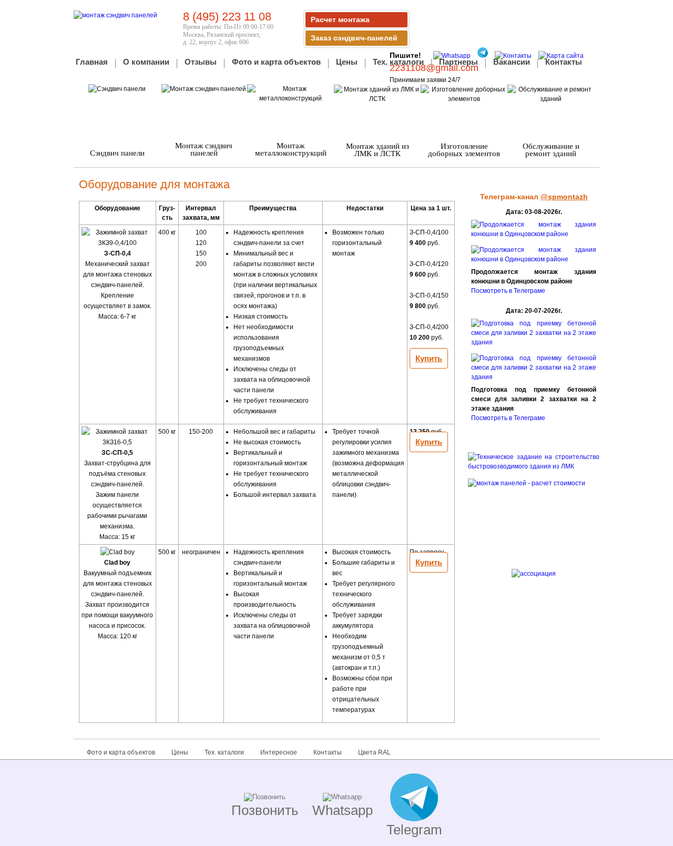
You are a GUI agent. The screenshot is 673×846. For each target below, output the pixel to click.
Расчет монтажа (340, 19)
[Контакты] (511, 55)
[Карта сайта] (558, 55)
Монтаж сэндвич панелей (203, 149)
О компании (146, 62)
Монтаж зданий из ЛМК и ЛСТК (377, 150)
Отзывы (201, 62)
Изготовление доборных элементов (464, 150)
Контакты (563, 62)
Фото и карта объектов (276, 62)
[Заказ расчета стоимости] (533, 516)
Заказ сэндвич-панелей (354, 38)
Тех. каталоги (398, 62)
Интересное (278, 752)
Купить (428, 358)
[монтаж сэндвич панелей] (115, 15)
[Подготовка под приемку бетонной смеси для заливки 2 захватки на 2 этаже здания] (533, 342)
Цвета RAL (374, 752)
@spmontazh (564, 196)
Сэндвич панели (117, 153)
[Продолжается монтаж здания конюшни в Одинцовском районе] (533, 234)
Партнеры (458, 62)
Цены (347, 62)
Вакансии (511, 62)
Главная (92, 62)
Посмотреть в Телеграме (508, 290)
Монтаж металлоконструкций (291, 149)
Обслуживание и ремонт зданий (551, 150)
